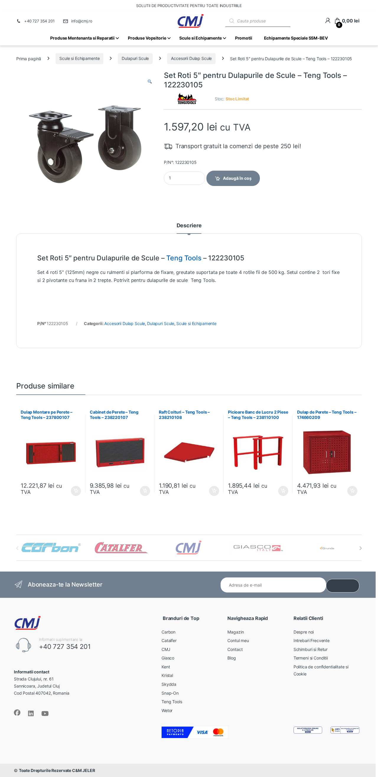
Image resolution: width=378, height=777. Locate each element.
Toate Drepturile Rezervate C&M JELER (57, 770)
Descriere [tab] (189, 225)
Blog (231, 657)
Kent (166, 666)
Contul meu (238, 640)
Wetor (167, 710)
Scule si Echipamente (79, 58)
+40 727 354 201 (39, 21)
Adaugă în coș (237, 178)
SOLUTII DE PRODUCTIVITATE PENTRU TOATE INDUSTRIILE (189, 5)
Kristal (167, 675)
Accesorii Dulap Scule (191, 58)
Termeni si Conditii (311, 657)
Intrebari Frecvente (312, 640)
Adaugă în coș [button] (73, 491)
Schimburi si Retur (311, 649)
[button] (149, 81)
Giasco (168, 657)
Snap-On (170, 693)
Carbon (168, 631)
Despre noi (304, 631)
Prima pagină (28, 58)
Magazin (235, 631)
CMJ (166, 649)
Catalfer (169, 640)
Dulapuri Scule (135, 58)
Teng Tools (183, 258)
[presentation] (360, 548)
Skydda (169, 684)
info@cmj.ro (81, 21)
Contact (234, 649)
